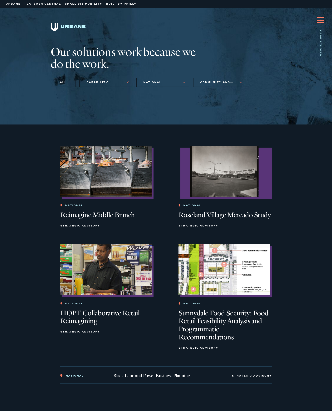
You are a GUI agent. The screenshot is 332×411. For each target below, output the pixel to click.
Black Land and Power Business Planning (151, 375)
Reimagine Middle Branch (97, 215)
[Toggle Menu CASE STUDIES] (320, 17)
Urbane (13, 3)
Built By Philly (121, 3)
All (63, 82)
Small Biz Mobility (83, 3)
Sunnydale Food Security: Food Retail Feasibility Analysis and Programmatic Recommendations (223, 325)
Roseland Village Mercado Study (224, 215)
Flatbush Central (42, 3)
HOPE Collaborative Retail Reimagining (100, 317)
